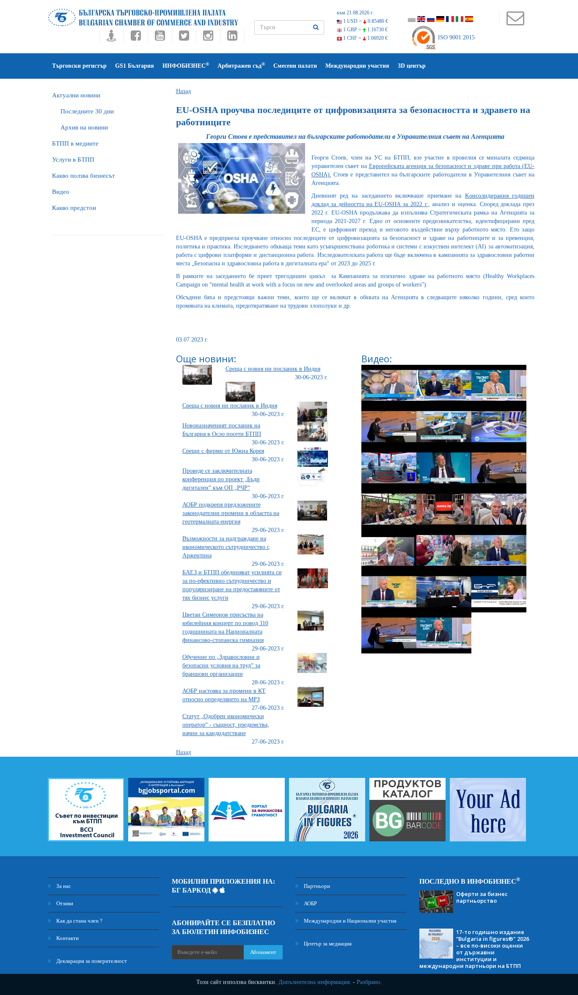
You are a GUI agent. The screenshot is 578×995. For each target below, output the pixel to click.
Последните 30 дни (87, 111)
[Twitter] (184, 38)
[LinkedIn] (232, 38)
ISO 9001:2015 (455, 37)
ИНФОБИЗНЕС (185, 65)
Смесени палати (295, 66)
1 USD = (365, 21)
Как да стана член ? (78, 921)
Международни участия (357, 66)
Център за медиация (327, 943)
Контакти (67, 938)
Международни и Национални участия (349, 921)
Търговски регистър (79, 66)
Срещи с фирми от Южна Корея (223, 451)
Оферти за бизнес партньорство (482, 897)
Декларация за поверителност (91, 961)
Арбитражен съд (241, 65)
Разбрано (368, 982)
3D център (412, 66)
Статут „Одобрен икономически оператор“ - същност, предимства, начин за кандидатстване (225, 724)
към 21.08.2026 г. (355, 13)
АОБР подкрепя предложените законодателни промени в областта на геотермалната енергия (230, 513)
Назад (183, 91)
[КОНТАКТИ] (515, 22)
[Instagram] (208, 38)
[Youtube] (160, 38)
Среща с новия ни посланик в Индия (273, 369)
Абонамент (263, 952)
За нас (63, 886)
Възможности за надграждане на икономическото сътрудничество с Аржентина (226, 547)
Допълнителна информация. (314, 982)
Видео (60, 191)
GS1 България (134, 66)
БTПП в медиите (75, 143)
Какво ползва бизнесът (83, 175)
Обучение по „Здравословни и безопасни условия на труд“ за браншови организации (221, 665)
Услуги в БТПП (73, 159)
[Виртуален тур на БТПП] (111, 38)
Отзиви (64, 903)
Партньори (316, 886)
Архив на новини (84, 127)
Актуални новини (76, 95)
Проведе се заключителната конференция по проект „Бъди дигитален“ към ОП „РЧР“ (221, 479)
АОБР (310, 903)
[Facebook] (136, 38)
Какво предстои (74, 207)
